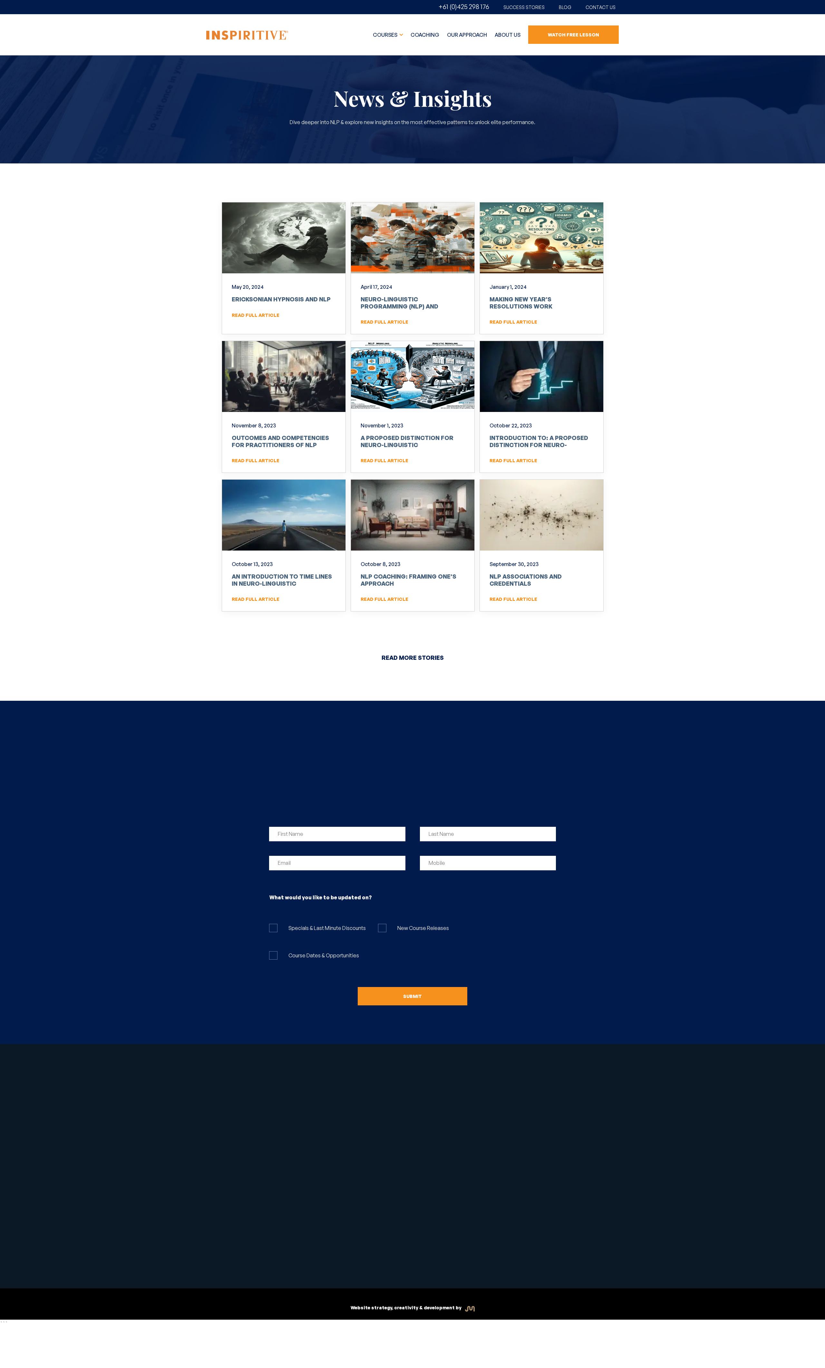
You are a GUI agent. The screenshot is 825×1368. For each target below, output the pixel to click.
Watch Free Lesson (573, 34)
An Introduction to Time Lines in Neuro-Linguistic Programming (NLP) (282, 583)
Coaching (425, 35)
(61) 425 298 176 (511, 1104)
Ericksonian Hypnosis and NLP (281, 299)
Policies (430, 1258)
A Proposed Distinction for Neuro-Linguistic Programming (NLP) (407, 444)
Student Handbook (341, 1255)
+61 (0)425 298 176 (463, 7)
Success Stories (524, 7)
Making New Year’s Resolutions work (521, 303)
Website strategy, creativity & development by (406, 1307)
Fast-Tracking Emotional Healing (323, 1109)
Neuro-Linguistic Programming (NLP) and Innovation (399, 306)
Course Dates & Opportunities (323, 955)
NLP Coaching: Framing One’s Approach (408, 580)
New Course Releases (423, 928)
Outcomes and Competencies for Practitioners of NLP (280, 441)
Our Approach (467, 35)
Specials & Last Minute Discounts (327, 928)
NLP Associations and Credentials (526, 580)
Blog (565, 7)
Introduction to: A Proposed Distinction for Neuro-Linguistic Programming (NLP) (539, 444)
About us (507, 35)
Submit (412, 996)
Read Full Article (255, 315)
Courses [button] (385, 35)
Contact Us (601, 7)
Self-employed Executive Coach (322, 1127)
